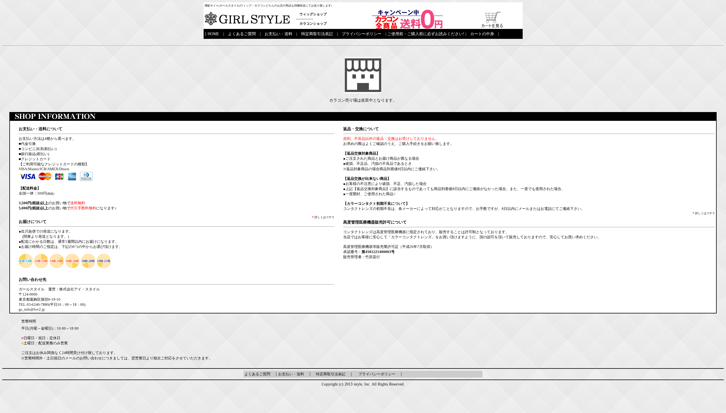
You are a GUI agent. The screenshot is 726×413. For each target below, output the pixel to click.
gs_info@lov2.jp (32, 309)
